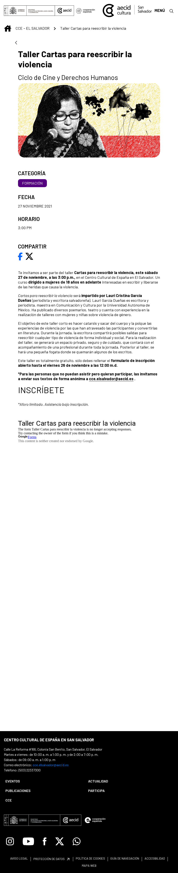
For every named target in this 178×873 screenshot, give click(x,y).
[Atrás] (16, 43)
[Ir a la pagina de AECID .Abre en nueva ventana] (64, 10)
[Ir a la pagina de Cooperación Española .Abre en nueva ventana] (85, 11)
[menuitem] (43, 781)
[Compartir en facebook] (20, 255)
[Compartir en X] (29, 255)
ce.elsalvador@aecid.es (112, 378)
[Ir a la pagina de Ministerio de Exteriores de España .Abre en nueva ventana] (29, 10)
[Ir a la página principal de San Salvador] (127, 10)
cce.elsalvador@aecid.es (51, 765)
